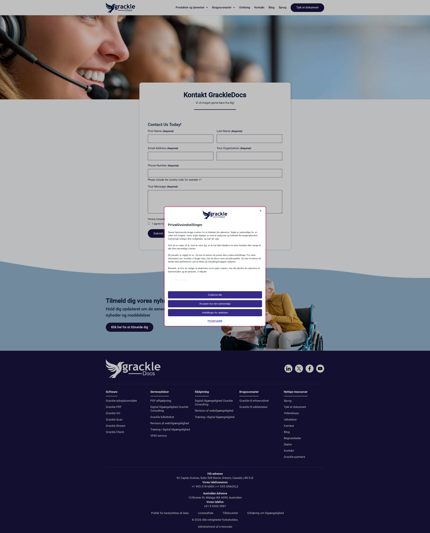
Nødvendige (181, 280)
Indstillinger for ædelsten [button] (215, 312)
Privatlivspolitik (215, 321)
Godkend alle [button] (215, 294)
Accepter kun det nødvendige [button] (215, 303)
